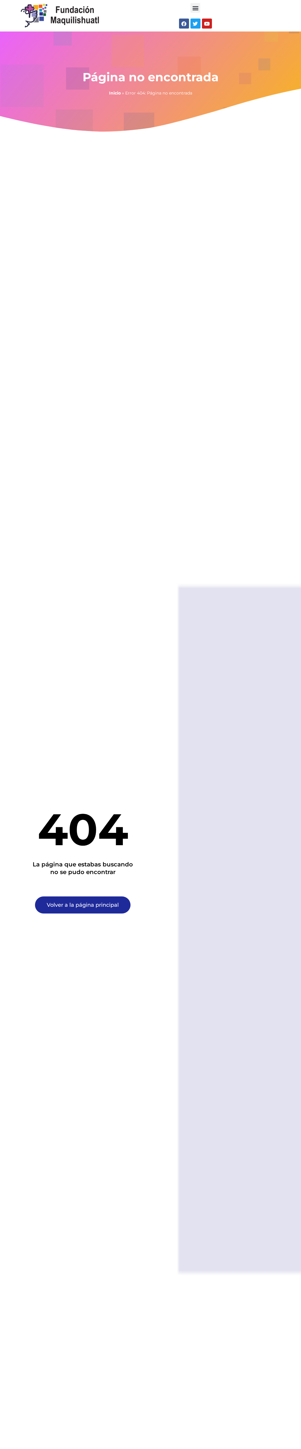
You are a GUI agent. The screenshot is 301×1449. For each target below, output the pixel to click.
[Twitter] (195, 24)
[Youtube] (207, 24)
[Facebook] (184, 24)
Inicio (115, 93)
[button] (195, 8)
